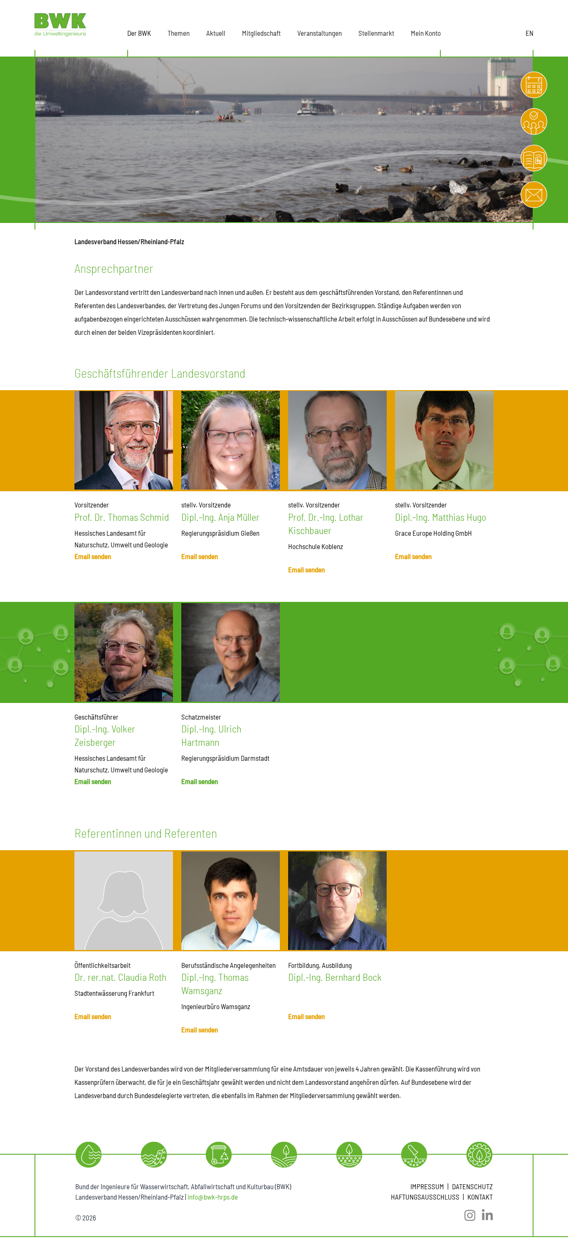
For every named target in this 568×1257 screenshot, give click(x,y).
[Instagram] (466, 1215)
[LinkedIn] (484, 1215)
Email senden (92, 556)
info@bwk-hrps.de (213, 1197)
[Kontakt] (534, 194)
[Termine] (534, 85)
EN (529, 33)
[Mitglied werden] (534, 121)
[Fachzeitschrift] (534, 158)
